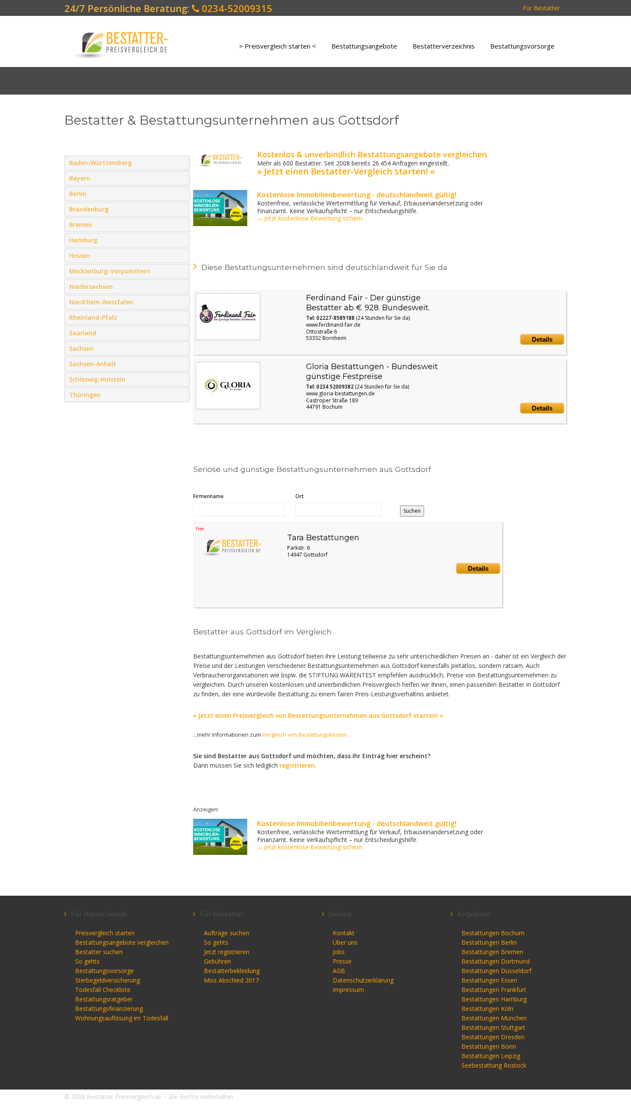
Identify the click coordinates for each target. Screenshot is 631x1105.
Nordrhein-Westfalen (181, 302)
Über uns (345, 942)
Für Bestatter (541, 8)
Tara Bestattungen (323, 537)
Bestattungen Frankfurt (493, 990)
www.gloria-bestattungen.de (340, 393)
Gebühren (217, 961)
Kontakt (344, 933)
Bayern (181, 178)
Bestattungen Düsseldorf (496, 971)
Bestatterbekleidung (232, 971)
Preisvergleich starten (105, 933)
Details (542, 339)
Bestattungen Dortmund (495, 961)
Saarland (181, 333)
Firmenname (208, 496)
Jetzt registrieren (226, 952)
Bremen (181, 224)
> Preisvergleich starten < (277, 46)
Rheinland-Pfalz (181, 317)
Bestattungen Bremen (492, 952)
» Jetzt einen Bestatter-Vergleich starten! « (346, 171)
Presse (342, 961)
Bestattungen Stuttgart (493, 1027)
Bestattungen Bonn (488, 1046)
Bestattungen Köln (487, 1008)
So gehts (87, 961)
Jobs (339, 952)
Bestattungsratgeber (104, 999)
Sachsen (181, 348)
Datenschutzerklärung (363, 980)
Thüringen (181, 394)
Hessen (181, 255)
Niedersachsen (181, 286)
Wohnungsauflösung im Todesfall (121, 1018)
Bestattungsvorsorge (522, 46)
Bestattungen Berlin (489, 942)
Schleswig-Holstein (181, 379)
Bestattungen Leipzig (490, 1056)
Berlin (181, 193)
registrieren (297, 765)
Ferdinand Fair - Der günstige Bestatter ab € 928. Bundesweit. (368, 302)
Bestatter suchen (99, 952)
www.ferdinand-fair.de (333, 324)
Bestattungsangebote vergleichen (122, 942)
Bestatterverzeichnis (444, 46)
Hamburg (181, 240)
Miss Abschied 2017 (231, 980)
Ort (299, 496)
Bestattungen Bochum (493, 933)
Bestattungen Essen (489, 980)
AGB (339, 971)
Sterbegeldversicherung (107, 980)
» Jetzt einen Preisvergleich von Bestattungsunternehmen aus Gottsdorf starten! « (318, 715)
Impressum (348, 990)
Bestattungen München (494, 1018)
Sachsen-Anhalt (181, 363)
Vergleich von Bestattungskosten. (305, 734)
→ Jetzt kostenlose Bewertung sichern (309, 218)
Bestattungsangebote (364, 46)
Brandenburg (181, 209)
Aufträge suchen (226, 933)
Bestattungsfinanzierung (109, 1008)
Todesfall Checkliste (102, 990)
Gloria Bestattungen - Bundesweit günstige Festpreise (372, 371)
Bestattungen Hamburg (494, 999)
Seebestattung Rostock (493, 1065)
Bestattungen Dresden (493, 1037)
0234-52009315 (235, 8)
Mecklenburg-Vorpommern (181, 271)
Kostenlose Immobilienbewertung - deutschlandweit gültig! (356, 194)
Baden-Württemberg (181, 162)
